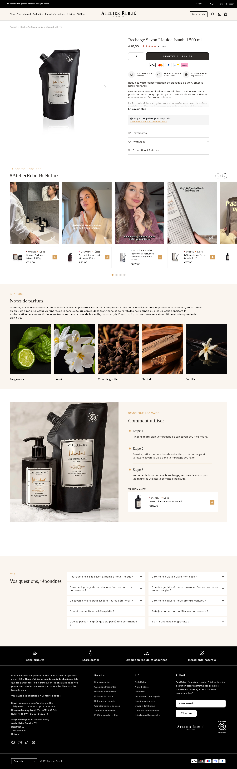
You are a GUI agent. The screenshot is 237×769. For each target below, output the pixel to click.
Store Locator (227, 4)
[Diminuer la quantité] (132, 56)
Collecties (38, 14)
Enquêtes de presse (145, 701)
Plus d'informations (55, 14)
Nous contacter (102, 682)
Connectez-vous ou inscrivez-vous (148, 121)
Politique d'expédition (105, 691)
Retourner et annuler (105, 701)
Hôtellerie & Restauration (147, 715)
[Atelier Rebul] (118, 14)
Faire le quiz (198, 14)
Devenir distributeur (145, 706)
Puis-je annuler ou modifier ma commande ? (180, 611)
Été (19, 14)
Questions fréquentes (105, 687)
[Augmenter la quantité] (140, 56)
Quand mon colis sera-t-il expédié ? (92, 611)
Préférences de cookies (106, 715)
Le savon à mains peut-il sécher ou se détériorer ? (101, 600)
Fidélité (81, 14)
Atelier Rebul (55, 761)
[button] (224, 175)
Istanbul (27, 14)
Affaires (71, 14)
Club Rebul (140, 682)
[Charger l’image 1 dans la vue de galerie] (59, 85)
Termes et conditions (104, 710)
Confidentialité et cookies (107, 706)
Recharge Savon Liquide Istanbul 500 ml (41, 27)
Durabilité (140, 691)
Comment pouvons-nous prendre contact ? (179, 600)
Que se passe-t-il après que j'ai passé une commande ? (103, 623)
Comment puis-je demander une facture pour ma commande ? (101, 589)
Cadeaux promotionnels (147, 710)
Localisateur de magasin (147, 696)
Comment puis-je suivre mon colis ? (174, 576)
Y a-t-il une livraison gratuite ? (170, 621)
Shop (12, 14)
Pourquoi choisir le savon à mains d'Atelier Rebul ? (101, 576)
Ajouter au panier (177, 56)
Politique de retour (103, 696)
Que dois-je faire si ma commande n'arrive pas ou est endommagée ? (185, 589)
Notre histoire (142, 687)
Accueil (13, 27)
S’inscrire (186, 713)
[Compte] (219, 14)
